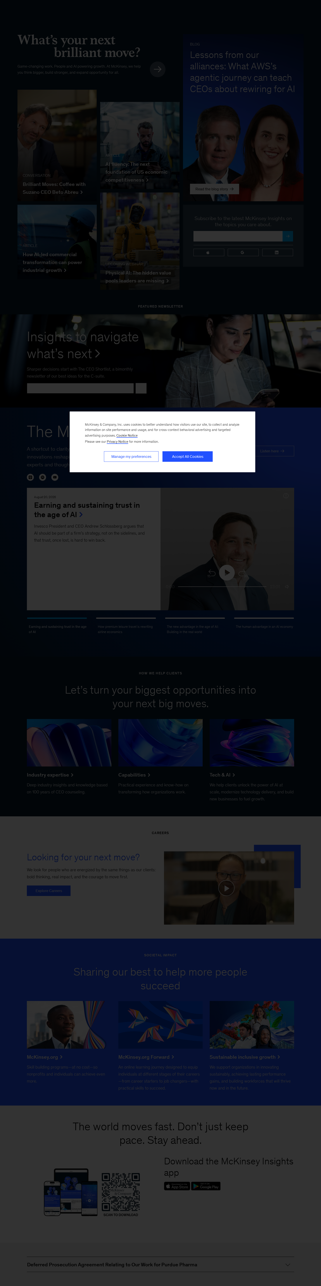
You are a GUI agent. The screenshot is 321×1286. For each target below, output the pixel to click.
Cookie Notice (127, 435)
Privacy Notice (117, 441)
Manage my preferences (131, 456)
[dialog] (162, 441)
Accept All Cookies (187, 456)
